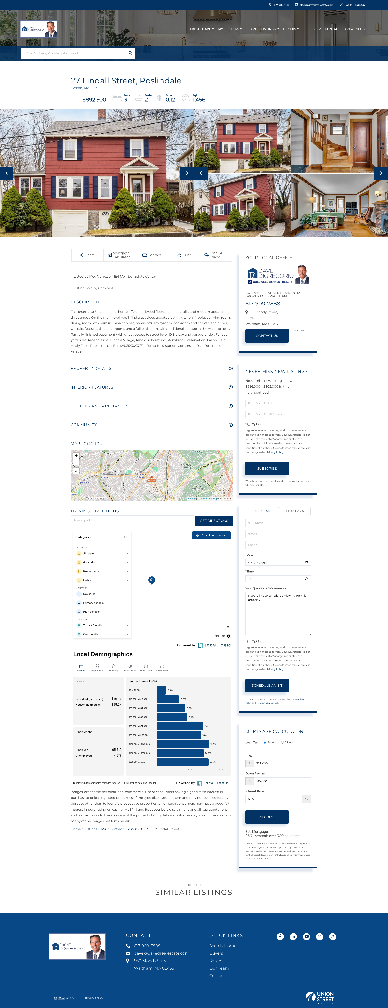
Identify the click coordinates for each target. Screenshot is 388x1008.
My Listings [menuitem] (228, 29)
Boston (131, 829)
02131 (145, 829)
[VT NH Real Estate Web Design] (320, 998)
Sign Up (360, 5)
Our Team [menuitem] (219, 968)
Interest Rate (254, 791)
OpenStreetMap (209, 498)
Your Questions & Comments (265, 588)
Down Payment (256, 773)
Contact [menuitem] (333, 29)
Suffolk (116, 829)
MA (104, 829)
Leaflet (192, 498)
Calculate (267, 817)
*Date (249, 554)
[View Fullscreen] (76, 471)
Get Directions (214, 521)
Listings (91, 829)
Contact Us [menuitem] (220, 975)
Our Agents (298, 330)
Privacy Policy (275, 452)
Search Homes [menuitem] (223, 946)
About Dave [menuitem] (200, 29)
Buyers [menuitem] (289, 29)
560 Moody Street (153, 964)
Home (76, 829)
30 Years (273, 742)
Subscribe (267, 468)
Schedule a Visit (294, 511)
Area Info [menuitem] (353, 29)
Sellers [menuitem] (310, 29)
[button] (130, 53)
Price (248, 755)
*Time (249, 571)
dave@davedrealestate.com (317, 5)
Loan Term (252, 742)
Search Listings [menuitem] (261, 29)
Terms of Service (264, 703)
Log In (348, 5)
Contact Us (267, 336)
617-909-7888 (282, 5)
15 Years (290, 742)
